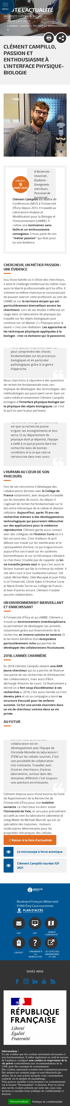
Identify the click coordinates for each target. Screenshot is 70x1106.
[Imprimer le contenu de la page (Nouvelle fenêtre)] (49, 38)
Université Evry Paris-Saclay (23, 16)
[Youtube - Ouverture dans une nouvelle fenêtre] (44, 983)
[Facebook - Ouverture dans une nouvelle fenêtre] (17, 983)
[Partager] (61, 38)
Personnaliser (19, 1101)
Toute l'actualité (19, 21)
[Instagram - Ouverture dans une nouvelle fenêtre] (26, 983)
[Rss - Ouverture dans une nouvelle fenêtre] (53, 983)
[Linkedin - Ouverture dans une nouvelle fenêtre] (35, 983)
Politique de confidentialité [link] (47, 1101)
